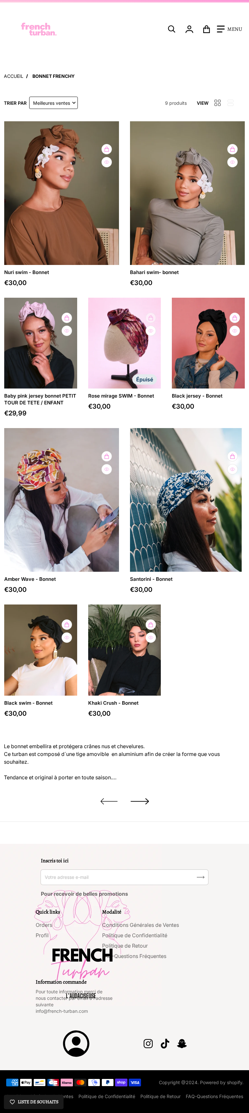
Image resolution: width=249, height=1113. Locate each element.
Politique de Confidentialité (134, 935)
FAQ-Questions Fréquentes (134, 956)
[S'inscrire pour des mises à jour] (201, 877)
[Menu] (229, 29)
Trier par (15, 103)
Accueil (13, 76)
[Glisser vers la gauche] (108, 801)
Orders (44, 925)
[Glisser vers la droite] (140, 801)
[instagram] (148, 1043)
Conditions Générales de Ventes (140, 925)
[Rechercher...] (172, 29)
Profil (42, 935)
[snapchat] (182, 1043)
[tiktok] (165, 1043)
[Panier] (206, 29)
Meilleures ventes (51, 103)
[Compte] (189, 29)
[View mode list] (230, 102)
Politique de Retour (125, 945)
